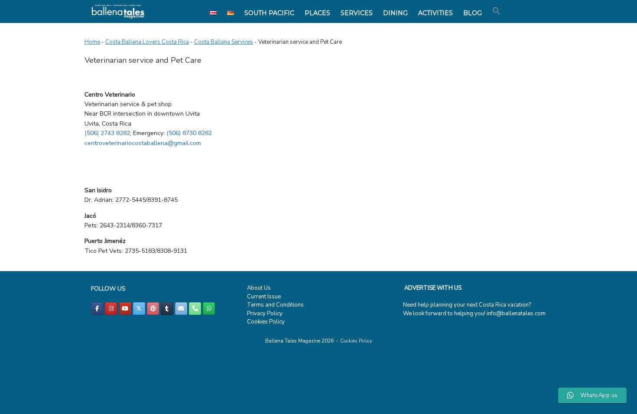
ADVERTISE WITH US (433, 288)
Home (92, 42)
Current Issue (264, 297)
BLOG (472, 13)
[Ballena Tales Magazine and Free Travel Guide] (118, 11)
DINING (395, 13)
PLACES (317, 13)
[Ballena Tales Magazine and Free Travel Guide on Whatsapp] (209, 308)
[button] (496, 11)
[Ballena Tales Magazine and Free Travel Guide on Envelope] (181, 308)
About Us (259, 288)
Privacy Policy (265, 313)
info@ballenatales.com (516, 313)
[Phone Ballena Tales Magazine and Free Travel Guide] (195, 308)
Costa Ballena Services (223, 42)
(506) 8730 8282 (190, 133)
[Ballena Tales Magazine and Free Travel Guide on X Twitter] (139, 308)
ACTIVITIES (435, 13)
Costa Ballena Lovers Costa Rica (147, 42)
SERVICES (357, 13)
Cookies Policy (266, 322)
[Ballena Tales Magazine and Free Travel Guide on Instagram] (111, 308)
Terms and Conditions (275, 305)
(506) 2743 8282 (107, 133)
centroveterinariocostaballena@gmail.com (142, 143)
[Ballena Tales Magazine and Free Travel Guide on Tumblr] (167, 308)
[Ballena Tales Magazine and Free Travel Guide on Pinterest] (153, 308)
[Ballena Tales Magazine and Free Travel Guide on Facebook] (97, 308)
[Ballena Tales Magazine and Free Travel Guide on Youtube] (125, 308)
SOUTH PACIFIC (269, 13)
